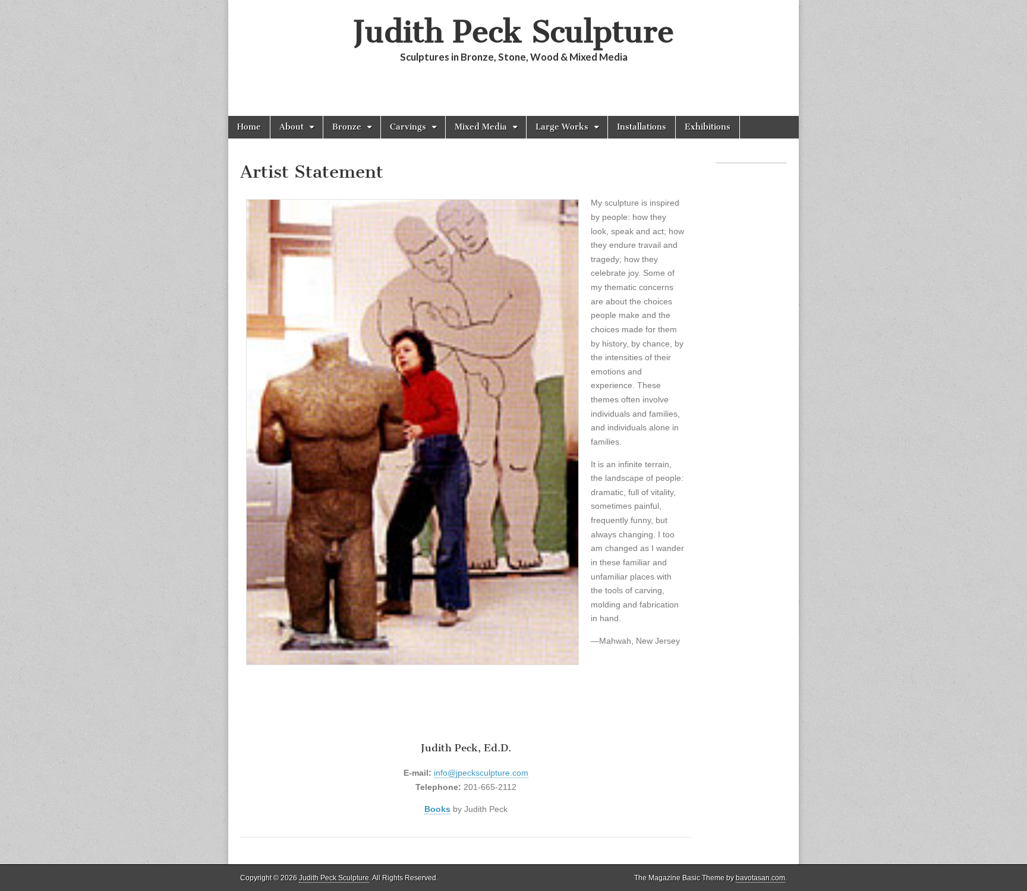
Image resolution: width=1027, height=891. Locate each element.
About (291, 127)
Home (249, 127)
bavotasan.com (760, 878)
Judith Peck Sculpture (513, 32)
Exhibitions (707, 127)
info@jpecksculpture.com (481, 772)
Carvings (408, 127)
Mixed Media (481, 127)
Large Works (561, 127)
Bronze (346, 127)
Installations (641, 127)
